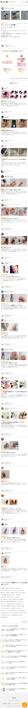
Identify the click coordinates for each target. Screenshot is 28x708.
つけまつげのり (20, 599)
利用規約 (9, 703)
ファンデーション (8, 588)
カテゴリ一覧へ (24, 621)
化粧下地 (2, 588)
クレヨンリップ (7, 608)
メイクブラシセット (21, 610)
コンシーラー (18, 588)
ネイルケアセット (13, 605)
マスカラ (23, 592)
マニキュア (20, 601)
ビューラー (3, 610)
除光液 (8, 605)
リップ (2, 608)
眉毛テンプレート (14, 601)
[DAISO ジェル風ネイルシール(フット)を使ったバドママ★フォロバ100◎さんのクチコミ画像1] (5, 15)
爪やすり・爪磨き (20, 605)
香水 (6, 617)
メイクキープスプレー (12, 610)
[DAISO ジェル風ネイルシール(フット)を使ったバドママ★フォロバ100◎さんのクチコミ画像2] (15, 15)
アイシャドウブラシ (5, 612)
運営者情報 (5, 703)
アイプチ (10, 599)
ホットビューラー (4, 599)
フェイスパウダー (4, 590)
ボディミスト (20, 614)
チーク (13, 588)
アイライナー (18, 594)
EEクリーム (18, 592)
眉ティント (3, 601)
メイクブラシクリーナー (5, 614)
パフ (7, 610)
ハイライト (10, 590)
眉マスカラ (8, 601)
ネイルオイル (3, 605)
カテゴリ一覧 (11, 700)
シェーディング (16, 590)
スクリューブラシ (22, 612)
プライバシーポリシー (16, 703)
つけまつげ (14, 599)
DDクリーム (13, 592)
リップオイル (13, 608)
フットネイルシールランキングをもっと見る (18, 78)
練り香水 (2, 617)
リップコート (19, 608)
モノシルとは (17, 700)
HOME (14, 698)
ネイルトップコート (10, 603)
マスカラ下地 (3, 594)
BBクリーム (3, 592)
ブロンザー (22, 590)
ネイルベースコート (19, 603)
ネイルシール (3, 603)
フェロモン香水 (14, 614)
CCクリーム (8, 592)
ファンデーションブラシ (14, 612)
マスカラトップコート (11, 594)
